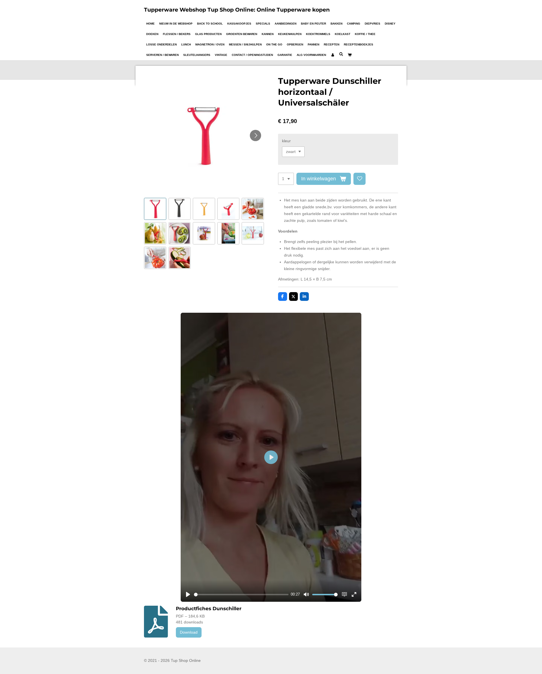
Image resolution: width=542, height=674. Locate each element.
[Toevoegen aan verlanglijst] (359, 179)
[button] (155, 209)
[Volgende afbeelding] (255, 135)
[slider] (241, 594)
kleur (286, 141)
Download (189, 632)
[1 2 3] (286, 179)
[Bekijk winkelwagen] (349, 55)
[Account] (332, 55)
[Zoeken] (341, 54)
